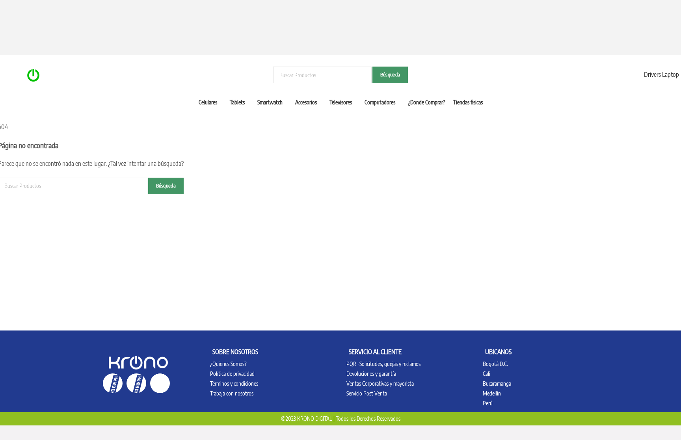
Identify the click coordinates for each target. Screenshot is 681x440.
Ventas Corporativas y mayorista (380, 383)
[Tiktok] (160, 383)
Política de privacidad (232, 374)
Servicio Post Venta (366, 393)
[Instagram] (136, 383)
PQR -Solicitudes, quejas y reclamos (383, 364)
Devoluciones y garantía (371, 374)
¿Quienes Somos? (228, 364)
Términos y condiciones (234, 383)
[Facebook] (113, 383)
